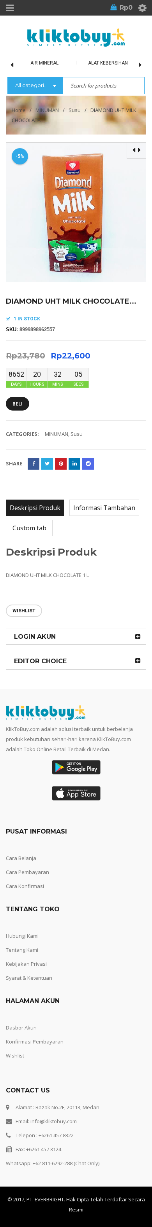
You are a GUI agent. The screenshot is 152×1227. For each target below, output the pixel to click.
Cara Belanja (21, 858)
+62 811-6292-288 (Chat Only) (66, 1163)
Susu (75, 110)
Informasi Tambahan (104, 507)
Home (19, 110)
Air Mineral (44, 63)
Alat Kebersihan (108, 63)
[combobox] (34, 86)
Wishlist (15, 1055)
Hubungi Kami (22, 935)
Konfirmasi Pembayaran (35, 1041)
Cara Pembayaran (27, 872)
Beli (17, 404)
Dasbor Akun (21, 1027)
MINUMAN (47, 110)
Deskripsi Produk (35, 507)
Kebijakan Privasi (26, 963)
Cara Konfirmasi (25, 886)
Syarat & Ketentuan (29, 977)
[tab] (35, 508)
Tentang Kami (22, 949)
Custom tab (29, 528)
